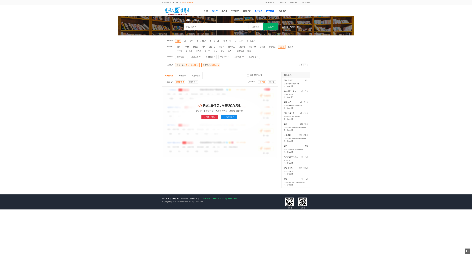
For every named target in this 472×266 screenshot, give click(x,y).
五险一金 (212, 47)
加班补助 (252, 47)
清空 (304, 65)
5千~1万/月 (239, 41)
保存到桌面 (306, 2)
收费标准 (193, 199)
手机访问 (283, 2)
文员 (286, 179)
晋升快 (207, 51)
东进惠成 (287, 160)
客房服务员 (288, 168)
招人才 (224, 11)
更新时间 (192, 82)
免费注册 (190, 2)
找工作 (215, 11)
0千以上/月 (251, 41)
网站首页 (271, 2)
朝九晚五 (231, 47)
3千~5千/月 (227, 41)
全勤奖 (290, 47)
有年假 (179, 51)
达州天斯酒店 (288, 171)
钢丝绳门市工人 (290, 91)
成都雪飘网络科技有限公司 (293, 106)
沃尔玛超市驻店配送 (292, 157)
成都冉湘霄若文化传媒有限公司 (294, 182)
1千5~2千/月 (202, 41)
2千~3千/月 (214, 41)
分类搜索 (284, 27)
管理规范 (272, 47)
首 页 (206, 11)
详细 (263, 82)
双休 (203, 47)
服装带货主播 (289, 113)
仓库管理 (287, 135)
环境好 (186, 47)
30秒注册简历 (229, 117)
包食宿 (262, 47)
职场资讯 (235, 11)
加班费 (221, 47)
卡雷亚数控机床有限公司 (292, 116)
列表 (273, 82)
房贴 (222, 51)
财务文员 (287, 102)
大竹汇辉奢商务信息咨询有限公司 (295, 127)
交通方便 (242, 47)
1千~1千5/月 (188, 41)
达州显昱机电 (288, 95)
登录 (183, 2)
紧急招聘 (196, 76)
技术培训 (240, 51)
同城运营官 (288, 80)
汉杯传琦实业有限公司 (291, 84)
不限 (178, 41)
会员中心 (247, 11)
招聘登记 (184, 199)
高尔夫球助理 (186, 65)
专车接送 (188, 51)
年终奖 (195, 47)
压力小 (230, 51)
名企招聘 (182, 76)
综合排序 (179, 82)
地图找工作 (294, 27)
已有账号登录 (209, 117)
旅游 (249, 51)
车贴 (215, 51)
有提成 (281, 47)
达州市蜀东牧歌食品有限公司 (293, 149)
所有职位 (169, 76)
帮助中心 (295, 2)
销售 (286, 124)
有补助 (198, 51)
